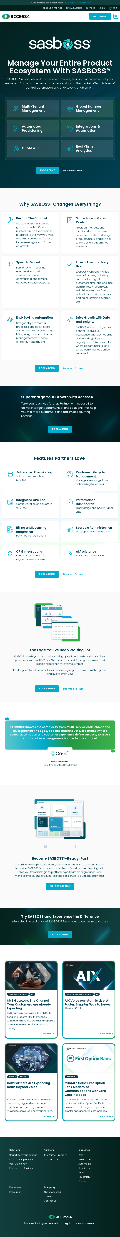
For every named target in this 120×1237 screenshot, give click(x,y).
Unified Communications (23, 1155)
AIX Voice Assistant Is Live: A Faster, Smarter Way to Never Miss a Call (87, 1005)
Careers (48, 1196)
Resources (15, 1192)
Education (84, 1176)
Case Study (71, 1077)
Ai (97, 994)
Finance (82, 1181)
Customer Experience (21, 1159)
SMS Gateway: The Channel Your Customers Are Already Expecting (29, 1005)
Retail (81, 1155)
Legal (81, 1172)
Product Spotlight (18, 994)
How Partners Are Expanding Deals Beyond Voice (28, 1085)
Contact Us (50, 1200)
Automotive (84, 1163)
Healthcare (84, 1159)
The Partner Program (55, 1155)
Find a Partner (51, 1159)
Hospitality (84, 1168)
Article (70, 994)
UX (32, 994)
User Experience (18, 1163)
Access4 (24, 1077)
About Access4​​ (52, 1192)
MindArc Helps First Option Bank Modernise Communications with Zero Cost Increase (85, 1089)
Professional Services (21, 1168)
